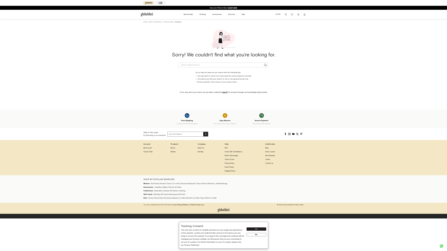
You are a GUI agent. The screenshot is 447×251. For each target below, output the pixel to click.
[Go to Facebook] (285, 133)
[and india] (160, 3)
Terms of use (195, 205)
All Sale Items (157, 22)
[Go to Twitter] (297, 133)
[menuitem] (188, 14)
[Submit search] (265, 65)
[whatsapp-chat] (441, 246)
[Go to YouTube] (293, 133)
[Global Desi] (148, 3)
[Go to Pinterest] (301, 133)
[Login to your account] (298, 14)
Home (145, 22)
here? (225, 92)
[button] (286, 14)
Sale (150, 22)
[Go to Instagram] (289, 133)
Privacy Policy (182, 205)
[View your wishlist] (292, 14)
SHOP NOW (232, 8)
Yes (256, 229)
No (256, 235)
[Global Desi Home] (147, 14)
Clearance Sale (168, 22)
